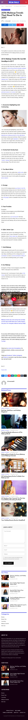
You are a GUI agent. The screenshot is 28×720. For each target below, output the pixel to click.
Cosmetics (3, 621)
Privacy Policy (10, 710)
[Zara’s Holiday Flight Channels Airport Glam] (5, 584)
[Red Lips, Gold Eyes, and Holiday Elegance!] (14, 399)
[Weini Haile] (14, 2)
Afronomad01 (8, 21)
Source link (4, 370)
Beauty (2, 617)
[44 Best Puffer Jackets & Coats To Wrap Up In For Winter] (5, 606)
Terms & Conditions (7, 712)
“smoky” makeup (5, 160)
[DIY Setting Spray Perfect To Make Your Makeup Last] (14, 465)
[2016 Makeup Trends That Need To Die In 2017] (14, 36)
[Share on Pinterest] (20, 25)
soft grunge (6, 197)
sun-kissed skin (14, 216)
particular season (5, 92)
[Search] (26, 2)
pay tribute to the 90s (20, 188)
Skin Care (3, 625)
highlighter (15, 139)
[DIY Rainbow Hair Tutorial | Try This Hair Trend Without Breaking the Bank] (14, 487)
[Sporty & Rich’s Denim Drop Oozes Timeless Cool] (5, 592)
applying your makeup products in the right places (13, 135)
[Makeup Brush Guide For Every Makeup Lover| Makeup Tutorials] (14, 443)
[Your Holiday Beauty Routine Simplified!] (14, 509)
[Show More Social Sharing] (25, 25)
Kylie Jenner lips (14, 236)
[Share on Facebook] (5, 25)
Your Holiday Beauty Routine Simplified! (13, 520)
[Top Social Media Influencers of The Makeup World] (14, 421)
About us (16, 712)
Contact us (22, 712)
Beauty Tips (3, 619)
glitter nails (20, 172)
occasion (13, 92)
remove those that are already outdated (16, 68)
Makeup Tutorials (6, 9)
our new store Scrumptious (14, 348)
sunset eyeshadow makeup (18, 255)
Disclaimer (17, 710)
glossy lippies (4, 178)
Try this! (3, 341)
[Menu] (2, 2)
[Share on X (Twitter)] (12, 25)
